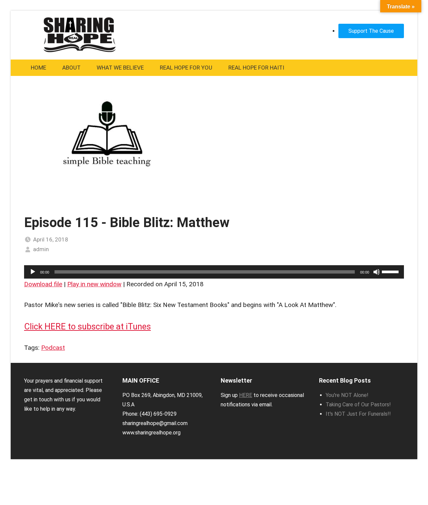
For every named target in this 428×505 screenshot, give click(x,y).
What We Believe (120, 67)
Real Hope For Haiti (256, 67)
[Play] (32, 272)
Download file (43, 284)
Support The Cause (371, 31)
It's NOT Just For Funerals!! (358, 414)
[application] (214, 272)
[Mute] (376, 272)
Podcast (53, 347)
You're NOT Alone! (347, 395)
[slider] (391, 271)
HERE (245, 395)
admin (41, 249)
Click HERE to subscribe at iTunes (87, 326)
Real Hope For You (186, 67)
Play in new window (94, 284)
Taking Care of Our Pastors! (358, 404)
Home (38, 67)
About (71, 67)
